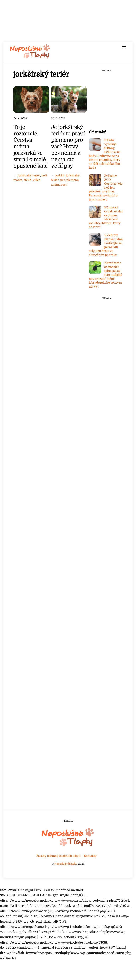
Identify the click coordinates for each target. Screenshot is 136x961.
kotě (44, 175)
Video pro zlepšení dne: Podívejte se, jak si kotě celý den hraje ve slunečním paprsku (106, 245)
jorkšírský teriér (29, 175)
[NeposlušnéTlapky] (30, 57)
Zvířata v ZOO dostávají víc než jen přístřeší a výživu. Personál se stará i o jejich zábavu (105, 187)
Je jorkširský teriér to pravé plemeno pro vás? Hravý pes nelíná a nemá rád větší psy (68, 146)
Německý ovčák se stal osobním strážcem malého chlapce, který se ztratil (106, 217)
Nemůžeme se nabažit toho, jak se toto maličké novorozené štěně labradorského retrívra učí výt (105, 274)
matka (17, 180)
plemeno (72, 180)
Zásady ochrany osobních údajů (58, 856)
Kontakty (90, 856)
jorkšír (59, 175)
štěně (27, 180)
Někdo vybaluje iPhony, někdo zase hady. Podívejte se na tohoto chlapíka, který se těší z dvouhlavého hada (104, 154)
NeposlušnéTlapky (65, 863)
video (36, 180)
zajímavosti (59, 184)
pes (62, 180)
